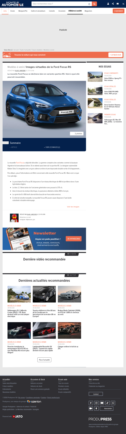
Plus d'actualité (44, 359)
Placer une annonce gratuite (40, 389)
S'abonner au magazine (97, 386)
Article (14, 147)
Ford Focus (20, 162)
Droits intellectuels (53, 397)
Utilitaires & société (75, 10)
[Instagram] (96, 403)
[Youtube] (102, 403)
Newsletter (108, 408)
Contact (96, 394)
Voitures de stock (36, 386)
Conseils (52, 11)
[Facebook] (91, 403)
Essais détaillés (63, 389)
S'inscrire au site (94, 383)
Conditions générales (33, 397)
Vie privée (21, 397)
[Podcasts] (96, 408)
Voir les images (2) (53, 147)
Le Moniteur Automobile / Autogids (27, 409)
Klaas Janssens (20, 70)
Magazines (88, 11)
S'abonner (118, 11)
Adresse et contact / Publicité (26, 406)
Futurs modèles (8, 386)
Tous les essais (63, 383)
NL (124, 4)
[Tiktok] (107, 403)
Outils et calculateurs (38, 11)
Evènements (7, 389)
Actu (5, 11)
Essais (12, 11)
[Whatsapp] (113, 403)
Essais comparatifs (64, 392)
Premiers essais (63, 386)
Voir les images (73, 206)
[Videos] (91, 408)
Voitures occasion (36, 383)
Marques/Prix (22, 11)
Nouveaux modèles (9, 392)
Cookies (43, 397)
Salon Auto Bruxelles (10, 383)
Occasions (61, 11)
